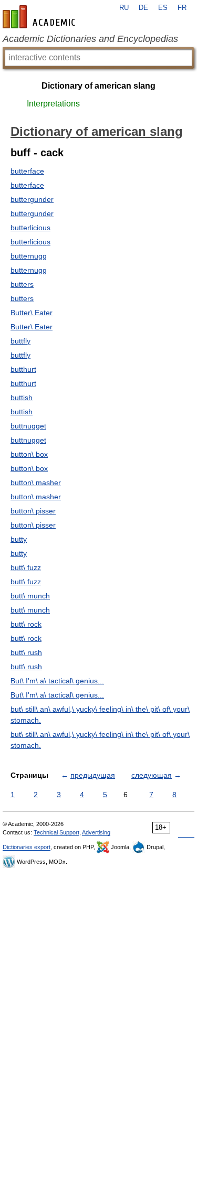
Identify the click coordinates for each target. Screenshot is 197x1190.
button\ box (29, 454)
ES (163, 8)
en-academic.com (40, 16)
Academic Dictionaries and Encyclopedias (90, 39)
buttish (22, 397)
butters (22, 284)
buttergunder (32, 199)
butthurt (23, 369)
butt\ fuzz (26, 567)
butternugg (29, 256)
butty (19, 539)
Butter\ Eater (32, 312)
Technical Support (56, 832)
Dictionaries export (26, 847)
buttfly (20, 341)
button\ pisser (33, 511)
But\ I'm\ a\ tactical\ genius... (57, 681)
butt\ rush (26, 652)
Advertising (96, 832)
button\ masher (36, 482)
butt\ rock (26, 624)
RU (124, 8)
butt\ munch (30, 596)
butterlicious (30, 227)
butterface (27, 171)
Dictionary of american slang (98, 85)
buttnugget (28, 426)
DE (143, 8)
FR (182, 8)
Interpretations (53, 103)
